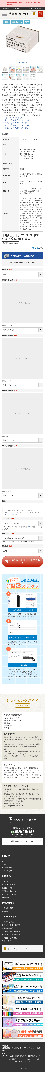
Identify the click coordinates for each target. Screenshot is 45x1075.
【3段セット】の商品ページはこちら (16, 123)
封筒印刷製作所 (8, 928)
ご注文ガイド (32, 8)
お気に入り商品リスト (17, 949)
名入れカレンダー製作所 (11, 925)
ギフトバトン (7, 941)
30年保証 (5, 898)
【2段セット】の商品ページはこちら (16, 120)
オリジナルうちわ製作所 (11, 935)
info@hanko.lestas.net (15, 806)
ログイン (40, 8)
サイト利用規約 (11, 1059)
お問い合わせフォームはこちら (22, 841)
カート (40, 15)
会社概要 (36, 1059)
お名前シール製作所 (9, 938)
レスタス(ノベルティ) (10, 922)
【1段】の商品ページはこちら (13, 118)
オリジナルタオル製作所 (11, 931)
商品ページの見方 (8, 885)
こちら (30, 527)
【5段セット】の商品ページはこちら (16, 125)
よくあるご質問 (22, 705)
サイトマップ (7, 871)
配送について (7, 888)
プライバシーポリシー (25, 1059)
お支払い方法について (10, 891)
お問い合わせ (7, 911)
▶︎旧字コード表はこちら (11, 514)
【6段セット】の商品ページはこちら (16, 128)
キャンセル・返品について (12, 894)
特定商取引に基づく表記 (22, 1062)
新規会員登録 (7, 868)
